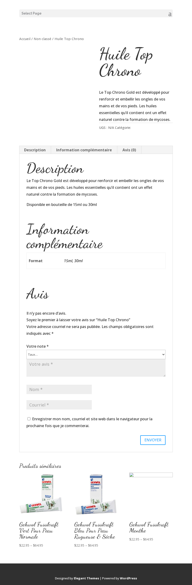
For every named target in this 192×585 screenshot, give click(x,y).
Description (35, 150)
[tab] (35, 150)
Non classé (42, 38)
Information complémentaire (84, 150)
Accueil (24, 38)
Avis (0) (129, 150)
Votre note (37, 346)
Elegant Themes (86, 578)
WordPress (128, 578)
